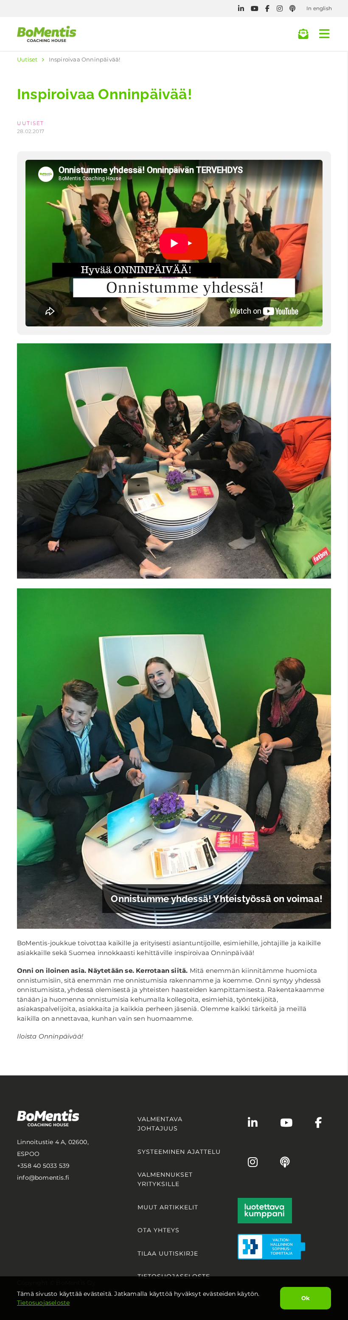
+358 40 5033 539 (43, 1166)
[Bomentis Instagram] (279, 9)
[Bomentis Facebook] (267, 9)
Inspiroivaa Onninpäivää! (85, 59)
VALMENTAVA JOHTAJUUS (160, 1123)
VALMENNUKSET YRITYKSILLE (165, 1179)
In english (319, 8)
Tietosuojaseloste (43, 1302)
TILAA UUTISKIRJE (168, 1253)
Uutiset (27, 59)
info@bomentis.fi (43, 1177)
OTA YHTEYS (159, 1230)
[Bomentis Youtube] (254, 9)
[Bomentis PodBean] (292, 9)
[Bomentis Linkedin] (241, 9)
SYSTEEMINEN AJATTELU (179, 1152)
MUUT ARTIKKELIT (168, 1207)
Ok (305, 1298)
